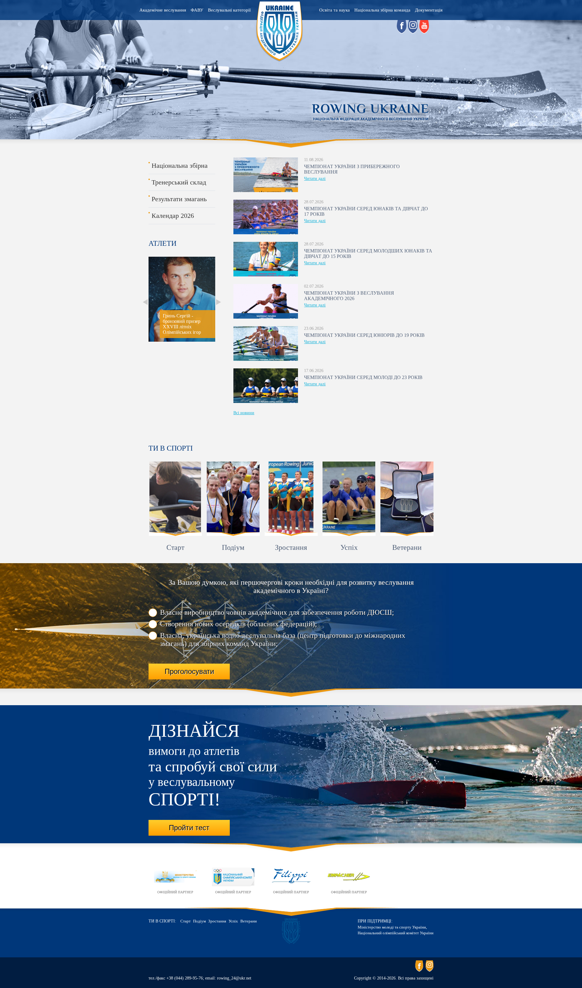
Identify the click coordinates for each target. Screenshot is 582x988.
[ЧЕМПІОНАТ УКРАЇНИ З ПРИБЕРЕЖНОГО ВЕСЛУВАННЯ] (265, 174)
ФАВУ (197, 10)
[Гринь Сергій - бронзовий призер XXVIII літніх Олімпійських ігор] (149, 340)
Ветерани (407, 547)
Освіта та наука (334, 10)
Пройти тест (189, 828)
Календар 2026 (173, 215)
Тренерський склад (179, 182)
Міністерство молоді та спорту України (392, 927)
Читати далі (315, 178)
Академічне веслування (162, 10)
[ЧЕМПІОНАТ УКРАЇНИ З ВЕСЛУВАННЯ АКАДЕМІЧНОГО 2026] (265, 301)
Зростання (291, 547)
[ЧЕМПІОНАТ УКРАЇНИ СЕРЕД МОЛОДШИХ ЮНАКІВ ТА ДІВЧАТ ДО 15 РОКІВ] (265, 259)
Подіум (233, 547)
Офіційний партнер (175, 892)
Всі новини (243, 413)
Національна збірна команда (382, 10)
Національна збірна (180, 165)
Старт (175, 547)
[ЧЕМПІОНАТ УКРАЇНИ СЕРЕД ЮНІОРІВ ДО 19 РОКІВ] (265, 343)
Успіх (349, 547)
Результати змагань (179, 199)
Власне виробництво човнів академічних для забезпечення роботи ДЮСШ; (277, 612)
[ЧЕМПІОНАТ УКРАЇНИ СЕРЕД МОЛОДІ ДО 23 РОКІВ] (265, 385)
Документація (429, 10)
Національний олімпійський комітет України (395, 933)
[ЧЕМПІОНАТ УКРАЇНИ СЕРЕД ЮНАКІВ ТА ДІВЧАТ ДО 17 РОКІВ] (265, 217)
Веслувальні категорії (229, 10)
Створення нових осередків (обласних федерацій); (238, 624)
